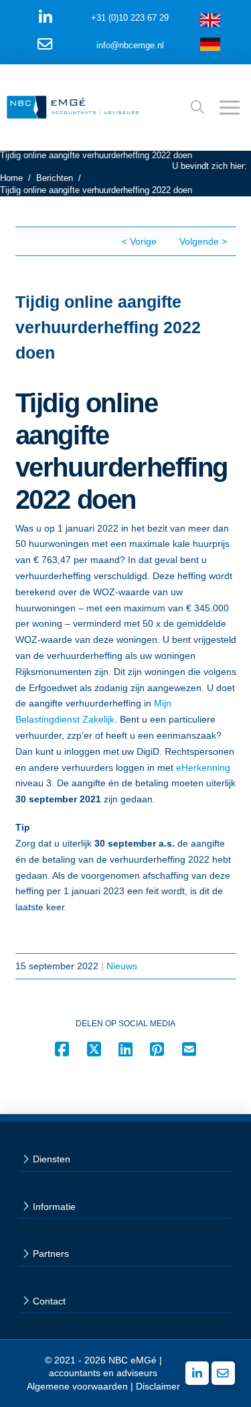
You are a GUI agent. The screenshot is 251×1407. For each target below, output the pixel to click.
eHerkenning (203, 767)
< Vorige (139, 241)
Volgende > (203, 241)
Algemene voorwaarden (77, 1386)
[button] (197, 107)
